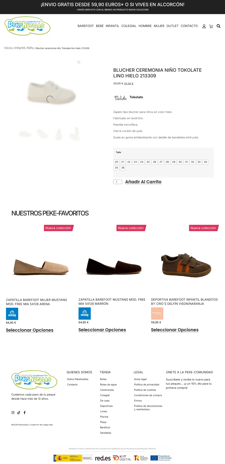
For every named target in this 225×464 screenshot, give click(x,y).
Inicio (8, 48)
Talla (118, 152)
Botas (103, 379)
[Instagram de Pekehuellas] (13, 412)
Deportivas (106, 405)
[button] (219, 26)
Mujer (159, 26)
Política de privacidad (146, 384)
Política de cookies (145, 389)
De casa (104, 400)
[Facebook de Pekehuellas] (24, 412)
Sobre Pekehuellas (77, 379)
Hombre (145, 26)
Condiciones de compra (148, 395)
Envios (138, 400)
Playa (103, 422)
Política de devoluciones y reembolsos (148, 407)
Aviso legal (140, 379)
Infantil (112, 26)
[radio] (116, 162)
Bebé (100, 26)
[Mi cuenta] (204, 26)
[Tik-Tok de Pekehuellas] (18, 412)
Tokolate (136, 97)
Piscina (104, 416)
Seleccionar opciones (29, 330)
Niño (30, 48)
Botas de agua (108, 384)
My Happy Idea (46, 425)
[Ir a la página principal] (27, 26)
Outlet (173, 26)
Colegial (128, 26)
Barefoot (86, 26)
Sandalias (105, 432)
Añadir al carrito (143, 182)
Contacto (189, 26)
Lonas (103, 411)
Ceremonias (107, 389)
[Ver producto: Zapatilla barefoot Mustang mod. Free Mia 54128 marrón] (85, 313)
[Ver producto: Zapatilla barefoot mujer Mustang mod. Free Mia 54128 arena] (12, 314)
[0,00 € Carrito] (211, 26)
